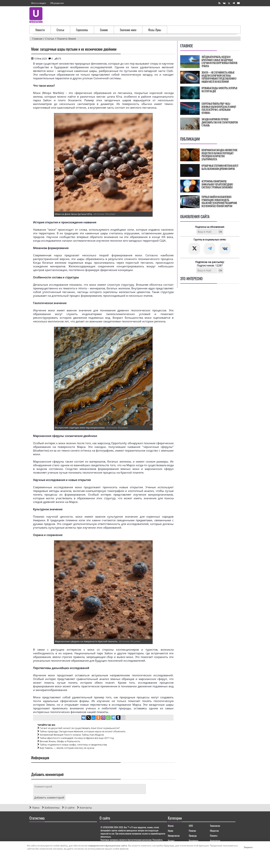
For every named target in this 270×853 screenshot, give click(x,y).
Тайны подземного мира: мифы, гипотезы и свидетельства (73, 744)
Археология (215, 840)
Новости (40, 30)
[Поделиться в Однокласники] (98, 718)
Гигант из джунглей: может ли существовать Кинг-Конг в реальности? (80, 728)
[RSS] (219, 3)
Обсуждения (57, 3)
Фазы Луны (154, 30)
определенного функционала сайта (107, 845)
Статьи (60, 30)
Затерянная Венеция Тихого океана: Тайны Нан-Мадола (72, 734)
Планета (213, 835)
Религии (192, 830)
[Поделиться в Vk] (83, 718)
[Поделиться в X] (88, 718)
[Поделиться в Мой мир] (93, 718)
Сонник (104, 30)
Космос (171, 840)
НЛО (191, 825)
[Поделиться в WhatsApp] (108, 718)
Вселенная (193, 840)
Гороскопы (82, 30)
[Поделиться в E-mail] (123, 718)
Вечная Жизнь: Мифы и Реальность (60, 741)
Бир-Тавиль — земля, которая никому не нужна (67, 748)
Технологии (215, 825)
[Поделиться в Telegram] (113, 718)
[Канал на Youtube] (238, 3)
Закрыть (245, 847)
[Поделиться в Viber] (103, 718)
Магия (171, 825)
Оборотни (214, 830)
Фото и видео (38, 3)
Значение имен (128, 30)
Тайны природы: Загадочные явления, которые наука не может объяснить (83, 731)
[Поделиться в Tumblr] (118, 718)
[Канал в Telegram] (234, 3)
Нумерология (174, 835)
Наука (170, 830)
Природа (193, 835)
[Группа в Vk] (224, 3)
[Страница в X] (229, 3)
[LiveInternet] (33, 828)
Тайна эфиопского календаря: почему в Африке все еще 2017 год (77, 738)
